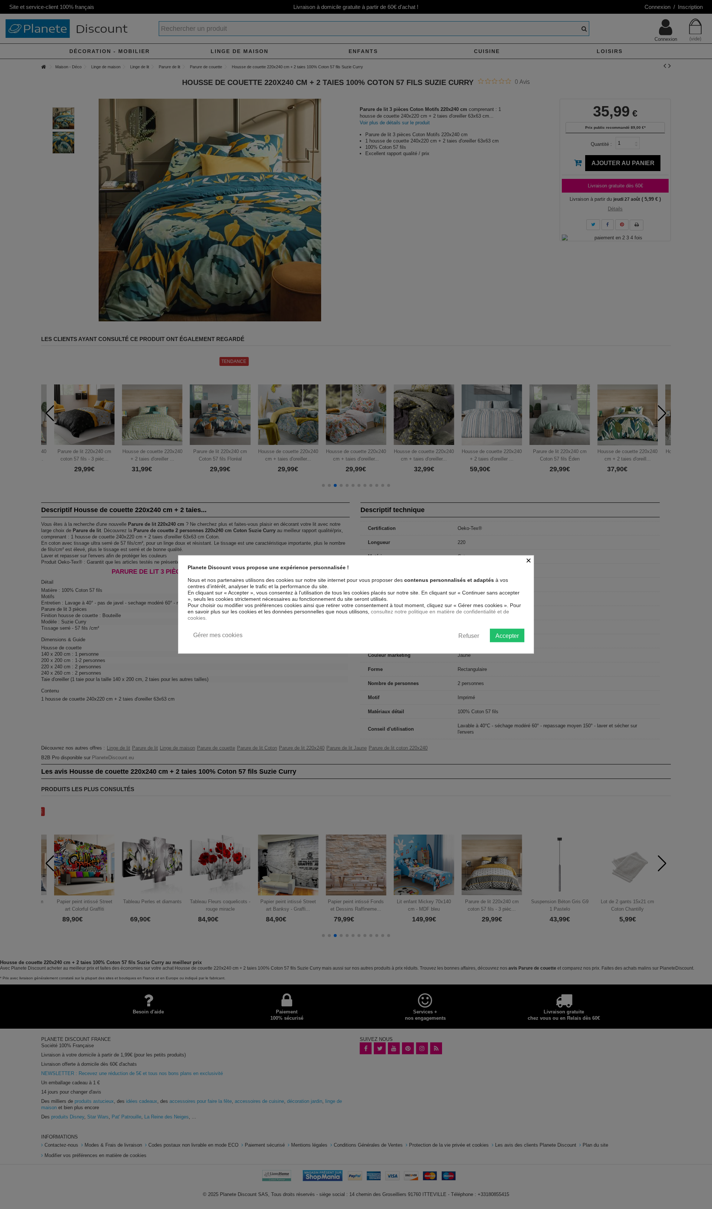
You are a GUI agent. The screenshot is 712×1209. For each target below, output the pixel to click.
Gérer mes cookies (218, 635)
